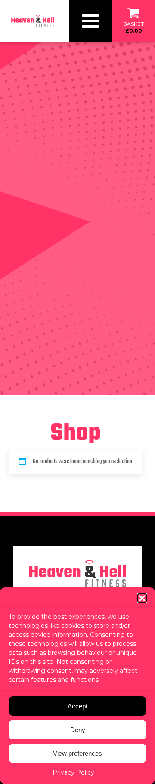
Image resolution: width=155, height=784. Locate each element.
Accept (77, 706)
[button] (142, 598)
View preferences (77, 753)
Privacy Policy (73, 772)
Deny (77, 729)
